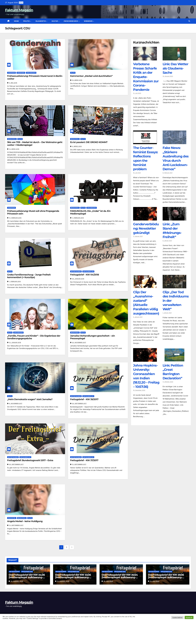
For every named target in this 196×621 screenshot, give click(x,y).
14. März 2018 (14, 149)
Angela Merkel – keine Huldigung (24, 521)
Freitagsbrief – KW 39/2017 (84, 399)
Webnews (88, 21)
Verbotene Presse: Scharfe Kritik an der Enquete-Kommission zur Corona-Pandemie (146, 77)
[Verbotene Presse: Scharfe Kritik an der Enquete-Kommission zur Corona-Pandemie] (145, 59)
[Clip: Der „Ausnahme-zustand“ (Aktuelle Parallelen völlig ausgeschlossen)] (145, 287)
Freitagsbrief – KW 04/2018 (84, 274)
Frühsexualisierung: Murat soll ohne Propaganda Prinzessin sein (33, 212)
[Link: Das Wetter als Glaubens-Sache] (174, 59)
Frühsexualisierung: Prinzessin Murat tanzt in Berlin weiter (34, 77)
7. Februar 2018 (78, 218)
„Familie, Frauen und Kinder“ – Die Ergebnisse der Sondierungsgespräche (33, 337)
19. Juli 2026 (154, 581)
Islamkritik (41, 21)
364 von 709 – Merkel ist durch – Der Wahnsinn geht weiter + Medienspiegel (34, 143)
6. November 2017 (15, 403)
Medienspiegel (12, 139)
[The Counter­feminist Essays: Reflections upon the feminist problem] (145, 143)
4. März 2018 (77, 146)
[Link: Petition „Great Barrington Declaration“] (174, 360)
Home (16, 21)
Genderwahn (11, 72)
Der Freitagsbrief (76, 271)
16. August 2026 (63, 581)
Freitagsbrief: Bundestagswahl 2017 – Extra (30, 460)
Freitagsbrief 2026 (27, 571)
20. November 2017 (79, 342)
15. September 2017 (79, 464)
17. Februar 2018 (15, 218)
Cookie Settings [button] (177, 617)
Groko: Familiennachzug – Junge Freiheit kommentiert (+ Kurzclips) (29, 276)
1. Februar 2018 (15, 281)
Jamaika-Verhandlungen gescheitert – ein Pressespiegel (92, 337)
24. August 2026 (17, 581)
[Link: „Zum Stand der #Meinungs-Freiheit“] (174, 219)
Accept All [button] (189, 617)
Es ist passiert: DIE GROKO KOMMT (88, 142)
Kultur (55, 21)
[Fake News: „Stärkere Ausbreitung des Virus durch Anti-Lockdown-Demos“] (174, 143)
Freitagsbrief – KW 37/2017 (84, 460)
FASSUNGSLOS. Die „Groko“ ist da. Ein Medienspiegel (90, 212)
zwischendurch (71, 21)
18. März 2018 (77, 80)
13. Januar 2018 (15, 342)
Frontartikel (12, 518)
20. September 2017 (16, 464)
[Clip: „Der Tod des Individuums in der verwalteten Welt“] (174, 287)
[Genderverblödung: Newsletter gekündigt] (145, 219)
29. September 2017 (79, 403)
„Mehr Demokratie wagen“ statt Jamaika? (29, 399)
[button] (189, 21)
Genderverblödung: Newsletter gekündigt (146, 228)
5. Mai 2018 (13, 83)
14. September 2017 (16, 525)
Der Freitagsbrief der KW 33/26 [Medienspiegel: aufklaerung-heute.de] (73, 577)
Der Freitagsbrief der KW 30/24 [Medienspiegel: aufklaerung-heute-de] (120, 577)
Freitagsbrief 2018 (88, 271)
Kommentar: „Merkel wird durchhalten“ (91, 76)
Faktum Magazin (19, 10)
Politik (26, 21)
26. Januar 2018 (78, 278)
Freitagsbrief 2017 (88, 396)
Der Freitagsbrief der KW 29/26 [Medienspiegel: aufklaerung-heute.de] (166, 577)
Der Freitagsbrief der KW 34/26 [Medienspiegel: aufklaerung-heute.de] (27, 577)
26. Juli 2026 (108, 581)
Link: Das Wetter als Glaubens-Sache (175, 68)
